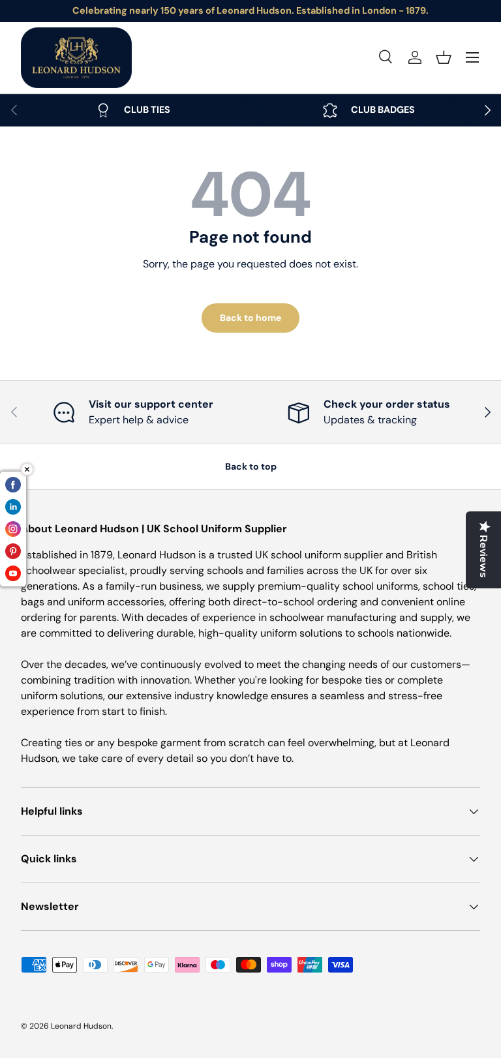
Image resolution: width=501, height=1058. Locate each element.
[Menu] (472, 57)
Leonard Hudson (81, 1026)
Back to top (251, 466)
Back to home (250, 318)
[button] (443, 57)
